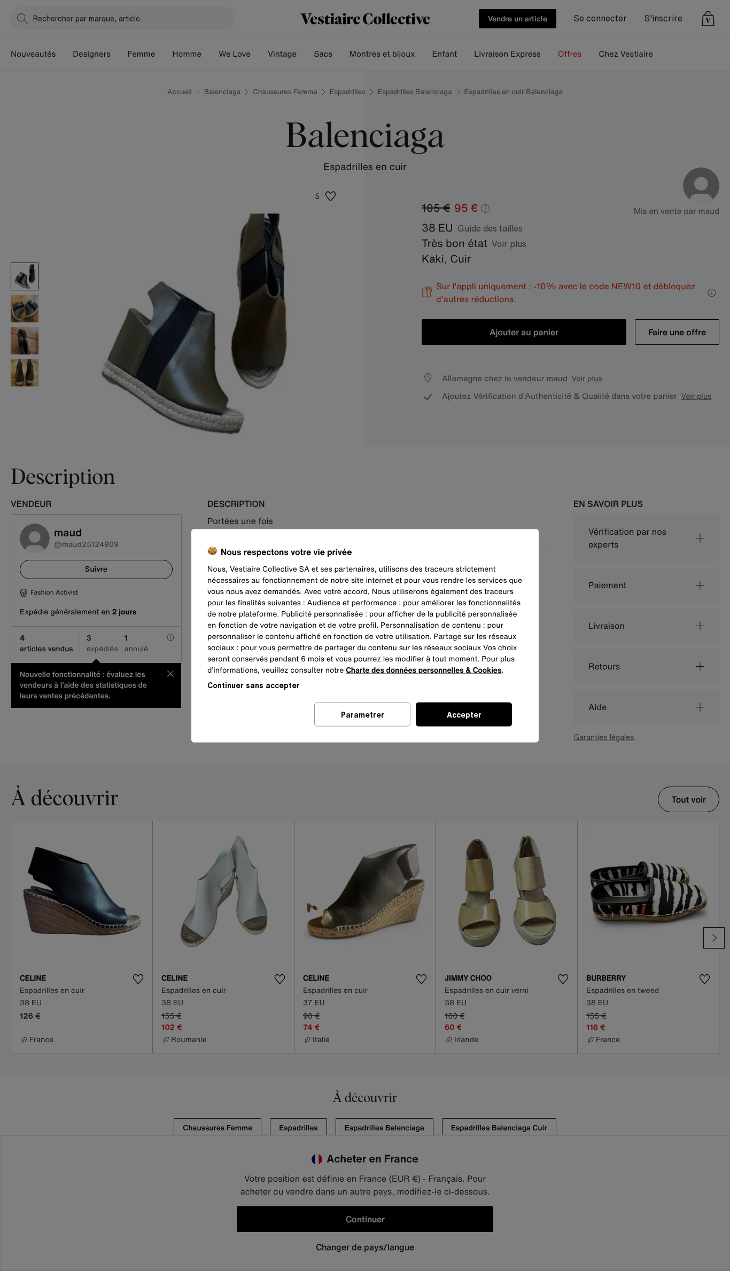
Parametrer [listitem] (362, 714)
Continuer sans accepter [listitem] (253, 684)
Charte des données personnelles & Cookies (423, 669)
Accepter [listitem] (464, 714)
